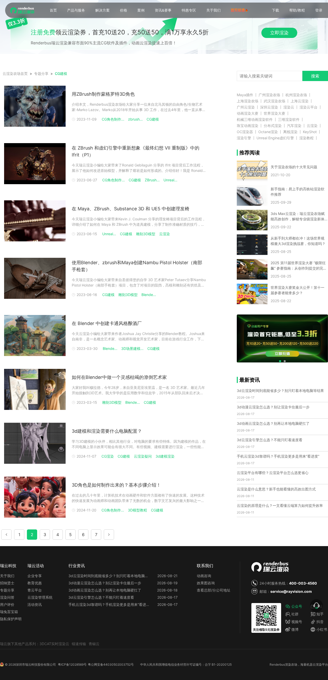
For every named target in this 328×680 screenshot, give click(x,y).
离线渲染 (290, 132)
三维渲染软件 (289, 119)
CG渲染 (107, 456)
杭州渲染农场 (296, 95)
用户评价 (7, 604)
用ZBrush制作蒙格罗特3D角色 (103, 94)
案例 (141, 10)
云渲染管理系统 (40, 597)
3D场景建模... (132, 348)
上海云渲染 (300, 101)
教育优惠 (34, 583)
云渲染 (164, 234)
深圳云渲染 (269, 107)
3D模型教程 (137, 510)
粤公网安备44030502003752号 (111, 664)
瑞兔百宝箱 (9, 611)
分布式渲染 (273, 125)
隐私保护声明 (11, 619)
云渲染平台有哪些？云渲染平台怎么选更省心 (273, 472)
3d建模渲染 (165, 456)
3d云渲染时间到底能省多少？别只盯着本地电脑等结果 (280, 390)
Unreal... (170, 180)
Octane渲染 (268, 132)
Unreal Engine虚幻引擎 (275, 138)
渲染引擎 (244, 138)
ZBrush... (152, 180)
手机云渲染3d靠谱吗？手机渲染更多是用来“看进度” (278, 456)
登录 (318, 10)
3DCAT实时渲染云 (54, 644)
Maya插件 (245, 95)
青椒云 (94, 644)
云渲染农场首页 (15, 73)
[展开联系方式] (316, 605)
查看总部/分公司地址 (213, 590)
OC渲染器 (245, 132)
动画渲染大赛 (247, 113)
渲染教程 (306, 138)
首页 (53, 10)
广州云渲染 (246, 107)
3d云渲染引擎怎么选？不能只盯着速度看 (269, 440)
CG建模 (61, 73)
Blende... (148, 294)
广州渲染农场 (269, 95)
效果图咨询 (206, 583)
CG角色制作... (113, 119)
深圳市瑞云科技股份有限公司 (36, 664)
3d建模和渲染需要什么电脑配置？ (107, 431)
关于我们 (213, 10)
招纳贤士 (7, 583)
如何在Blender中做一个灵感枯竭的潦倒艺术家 (119, 377)
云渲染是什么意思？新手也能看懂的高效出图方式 (276, 489)
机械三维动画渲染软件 (255, 119)
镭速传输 (79, 644)
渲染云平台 (308, 107)
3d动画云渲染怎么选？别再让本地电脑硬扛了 (273, 423)
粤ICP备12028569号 (72, 664)
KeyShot (310, 132)
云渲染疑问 (143, 456)
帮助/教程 (297, 10)
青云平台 (34, 590)
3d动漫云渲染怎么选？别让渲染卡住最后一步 (273, 407)
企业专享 (34, 576)
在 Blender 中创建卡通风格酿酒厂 (107, 323)
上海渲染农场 (247, 101)
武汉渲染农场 (274, 101)
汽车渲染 (294, 125)
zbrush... (135, 119)
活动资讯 (34, 604)
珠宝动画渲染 (247, 125)
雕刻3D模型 (145, 234)
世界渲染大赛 (274, 113)
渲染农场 (291, 664)
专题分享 (7, 590)
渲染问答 (7, 597)
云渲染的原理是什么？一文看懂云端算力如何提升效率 (280, 505)
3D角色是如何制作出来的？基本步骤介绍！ (116, 485)
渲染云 (288, 107)
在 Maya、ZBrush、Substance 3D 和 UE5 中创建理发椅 (130, 208)
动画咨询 (204, 576)
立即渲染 (279, 32)
